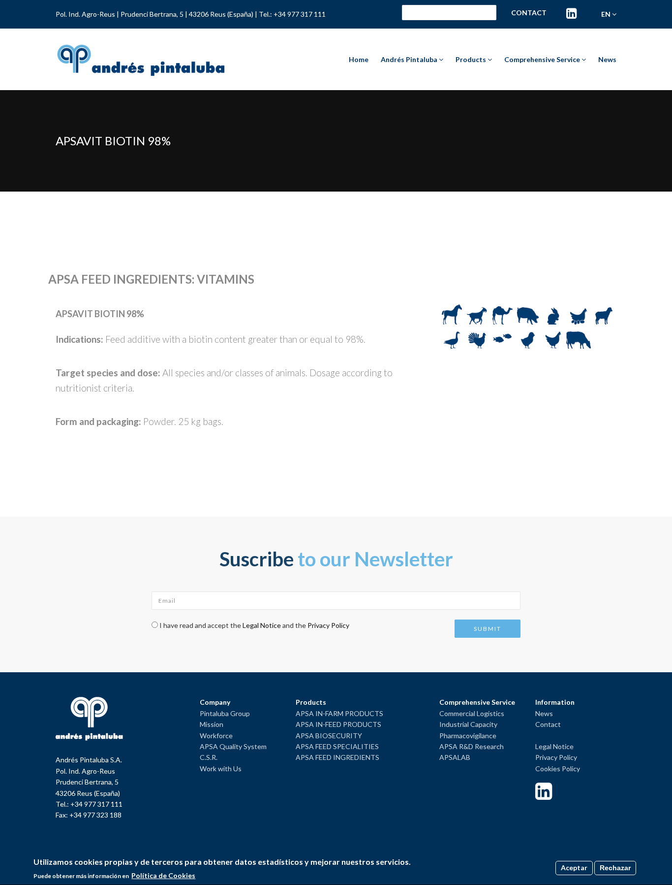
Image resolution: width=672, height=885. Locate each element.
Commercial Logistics (471, 713)
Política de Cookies (163, 875)
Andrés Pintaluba (410, 59)
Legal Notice (262, 625)
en (606, 14)
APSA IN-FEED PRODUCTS (338, 724)
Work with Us (221, 768)
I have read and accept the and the (254, 625)
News (607, 59)
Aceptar (574, 867)
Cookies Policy (557, 768)
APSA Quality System (233, 746)
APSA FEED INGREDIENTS (337, 757)
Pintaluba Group (225, 713)
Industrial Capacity (468, 724)
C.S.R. (208, 757)
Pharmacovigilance (467, 735)
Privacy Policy (328, 625)
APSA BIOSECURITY (329, 735)
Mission (211, 724)
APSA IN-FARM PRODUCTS (339, 713)
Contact (529, 12)
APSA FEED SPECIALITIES (337, 746)
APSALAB (454, 757)
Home (358, 59)
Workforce (216, 735)
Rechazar (615, 868)
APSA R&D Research (471, 746)
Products (472, 59)
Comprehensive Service (542, 59)
